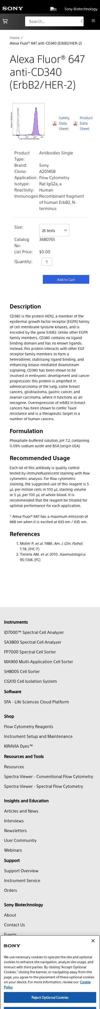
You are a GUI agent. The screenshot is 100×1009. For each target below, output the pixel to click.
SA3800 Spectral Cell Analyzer (32, 642)
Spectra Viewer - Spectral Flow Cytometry (43, 786)
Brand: (20, 165)
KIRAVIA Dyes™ (18, 746)
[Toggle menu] (93, 20)
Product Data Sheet (85, 123)
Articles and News (21, 811)
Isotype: (22, 183)
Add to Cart (66, 279)
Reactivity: (24, 190)
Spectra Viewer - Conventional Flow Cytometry (48, 776)
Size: (18, 227)
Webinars (13, 850)
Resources (14, 766)
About (10, 915)
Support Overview (21, 870)
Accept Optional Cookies (50, 997)
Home (15, 37)
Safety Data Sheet (63, 123)
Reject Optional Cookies (50, 982)
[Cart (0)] (5, 21)
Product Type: (22, 156)
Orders (10, 890)
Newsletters (15, 830)
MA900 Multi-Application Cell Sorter (38, 661)
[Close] (93, 925)
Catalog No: (21, 242)
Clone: (20, 171)
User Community (20, 840)
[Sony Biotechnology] (13, 9)
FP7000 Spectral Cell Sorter (30, 651)
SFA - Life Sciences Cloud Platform (36, 701)
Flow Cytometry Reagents (28, 726)
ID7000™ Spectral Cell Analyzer (34, 632)
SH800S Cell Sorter (22, 671)
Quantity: (23, 261)
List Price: (23, 251)
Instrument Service (22, 880)
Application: (26, 177)
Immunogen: (26, 196)
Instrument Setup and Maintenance (38, 736)
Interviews (14, 820)
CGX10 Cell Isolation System (30, 681)
